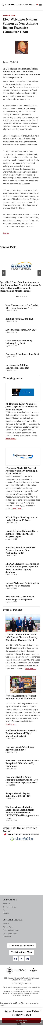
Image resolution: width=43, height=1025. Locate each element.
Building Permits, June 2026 (19, 318)
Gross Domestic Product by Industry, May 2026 (19, 342)
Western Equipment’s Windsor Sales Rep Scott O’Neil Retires (21, 697)
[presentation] (21, 265)
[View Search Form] (3, 5)
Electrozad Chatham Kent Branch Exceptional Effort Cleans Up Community (22, 763)
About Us (6, 904)
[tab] (17, 296)
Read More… (11, 438)
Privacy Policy (8, 927)
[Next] (39, 273)
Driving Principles (9, 907)
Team (5, 910)
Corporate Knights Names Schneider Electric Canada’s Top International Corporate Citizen (22, 780)
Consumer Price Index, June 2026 (22, 354)
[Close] (40, 1010)
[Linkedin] (27, 958)
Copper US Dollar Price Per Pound (20, 829)
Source (6, 233)
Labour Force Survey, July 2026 (21, 329)
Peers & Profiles (12, 609)
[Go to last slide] (4, 273)
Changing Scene (9, 15)
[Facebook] (15, 958)
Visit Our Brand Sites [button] (21, 952)
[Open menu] (40, 4)
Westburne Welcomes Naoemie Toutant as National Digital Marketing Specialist (21, 733)
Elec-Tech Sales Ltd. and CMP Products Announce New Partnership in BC (20, 550)
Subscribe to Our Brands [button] (21, 945)
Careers (6, 913)
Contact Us (7, 937)
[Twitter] (21, 958)
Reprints (6, 924)
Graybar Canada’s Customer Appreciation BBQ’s (20, 748)
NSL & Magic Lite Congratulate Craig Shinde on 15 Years (21, 518)
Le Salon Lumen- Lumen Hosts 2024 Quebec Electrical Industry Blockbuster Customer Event (21, 637)
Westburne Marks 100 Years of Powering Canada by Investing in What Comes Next (21, 471)
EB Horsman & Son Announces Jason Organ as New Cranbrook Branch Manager (21, 406)
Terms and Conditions (11, 930)
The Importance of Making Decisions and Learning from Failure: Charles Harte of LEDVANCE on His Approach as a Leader (22, 812)
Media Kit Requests (10, 933)
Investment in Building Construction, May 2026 (17, 366)
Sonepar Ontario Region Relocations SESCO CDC (18, 794)
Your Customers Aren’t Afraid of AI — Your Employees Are (22, 306)
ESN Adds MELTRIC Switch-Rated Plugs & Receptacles (20, 598)
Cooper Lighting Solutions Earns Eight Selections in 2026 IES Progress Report (22, 534)
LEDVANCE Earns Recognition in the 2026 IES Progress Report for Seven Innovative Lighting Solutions (22, 567)
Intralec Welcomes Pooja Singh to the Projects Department (22, 584)
